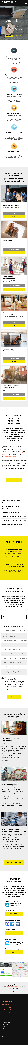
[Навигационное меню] (26, 3)
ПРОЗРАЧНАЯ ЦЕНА (6, 1007)
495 (23, 465)
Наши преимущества (5, 1022)
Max (23, 453)
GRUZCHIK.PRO (6, 1001)
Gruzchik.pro (14, 21)
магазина (18, 551)
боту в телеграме (13, 986)
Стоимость (3, 1014)
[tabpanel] (14, 649)
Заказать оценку (4, 1018)
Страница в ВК (4, 1036)
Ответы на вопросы (5, 1024)
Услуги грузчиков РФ (5, 1012)
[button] (19, 36)
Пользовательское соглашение (7, 1038)
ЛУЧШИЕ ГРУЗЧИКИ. (6, 1004)
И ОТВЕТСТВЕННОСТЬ (6, 1009)
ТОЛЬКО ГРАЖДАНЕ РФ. (14, 27)
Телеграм (4, 454)
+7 (21, 465)
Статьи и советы (4, 1034)
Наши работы (4, 1026)
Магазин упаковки (5, 1031)
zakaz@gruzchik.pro (10, 456)
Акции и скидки (4, 1016)
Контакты (3, 1028)
